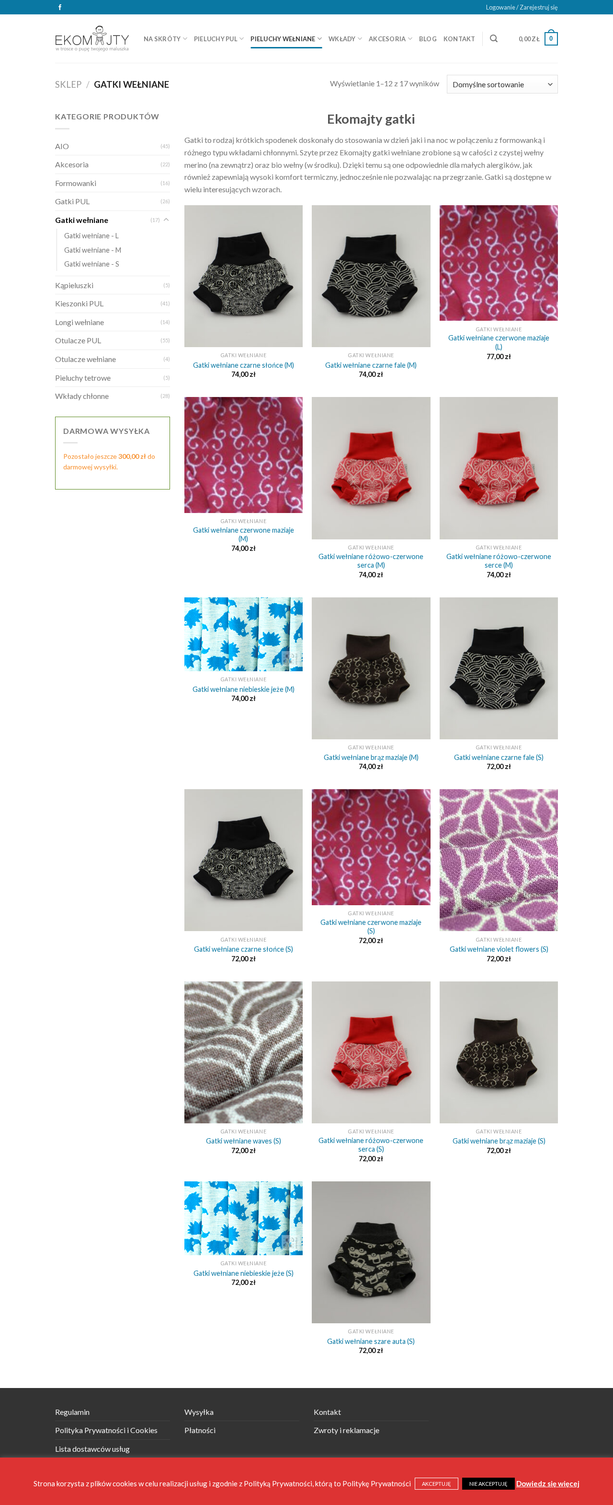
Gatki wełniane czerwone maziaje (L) (498, 342)
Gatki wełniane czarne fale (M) (371, 365)
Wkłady (342, 39)
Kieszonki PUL (79, 303)
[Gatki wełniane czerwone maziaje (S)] (371, 847)
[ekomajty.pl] (92, 38)
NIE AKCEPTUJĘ (488, 1484)
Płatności (200, 1430)
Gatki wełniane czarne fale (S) (499, 757)
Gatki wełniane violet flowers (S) (499, 949)
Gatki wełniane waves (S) (243, 1141)
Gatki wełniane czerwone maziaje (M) (243, 534)
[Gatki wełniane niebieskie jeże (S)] (243, 1218)
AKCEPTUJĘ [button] (436, 1484)
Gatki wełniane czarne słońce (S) (243, 949)
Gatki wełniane (81, 219)
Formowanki (75, 182)
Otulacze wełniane (85, 358)
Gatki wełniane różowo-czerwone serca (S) (370, 1145)
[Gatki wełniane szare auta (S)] (371, 1252)
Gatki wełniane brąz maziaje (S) (499, 1141)
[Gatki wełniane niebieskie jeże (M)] (243, 634)
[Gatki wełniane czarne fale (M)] (371, 276)
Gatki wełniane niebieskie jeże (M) (244, 689)
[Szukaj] (494, 38)
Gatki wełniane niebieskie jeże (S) (243, 1273)
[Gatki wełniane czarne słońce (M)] (243, 276)
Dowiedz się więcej (547, 1483)
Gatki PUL (72, 201)
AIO (62, 146)
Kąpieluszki (74, 285)
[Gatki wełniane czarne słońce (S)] (243, 860)
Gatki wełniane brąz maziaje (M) (371, 757)
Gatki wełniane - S (91, 264)
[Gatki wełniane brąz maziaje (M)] (371, 668)
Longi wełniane (79, 322)
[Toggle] (166, 220)
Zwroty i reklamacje (346, 1430)
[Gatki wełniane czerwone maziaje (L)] (499, 263)
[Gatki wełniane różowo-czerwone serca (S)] (371, 1052)
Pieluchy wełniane (282, 39)
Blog (428, 39)
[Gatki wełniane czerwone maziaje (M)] (243, 455)
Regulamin (72, 1411)
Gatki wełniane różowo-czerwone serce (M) (498, 561)
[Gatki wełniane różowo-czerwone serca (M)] (371, 468)
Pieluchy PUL (216, 39)
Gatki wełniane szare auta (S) (371, 1341)
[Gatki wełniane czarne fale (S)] (499, 668)
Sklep (68, 84)
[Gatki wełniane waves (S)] (243, 1052)
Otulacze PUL (78, 340)
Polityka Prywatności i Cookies (106, 1430)
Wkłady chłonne (82, 395)
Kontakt (459, 39)
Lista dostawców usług (92, 1448)
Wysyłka (199, 1411)
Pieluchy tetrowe (83, 377)
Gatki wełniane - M (92, 250)
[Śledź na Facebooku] (60, 7)
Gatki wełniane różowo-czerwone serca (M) (370, 561)
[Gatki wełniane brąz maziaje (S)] (499, 1052)
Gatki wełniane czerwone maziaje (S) (370, 926)
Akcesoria (387, 39)
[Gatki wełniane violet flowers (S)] (499, 860)
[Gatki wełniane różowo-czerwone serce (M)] (499, 468)
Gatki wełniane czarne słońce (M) (243, 365)
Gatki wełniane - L (91, 236)
